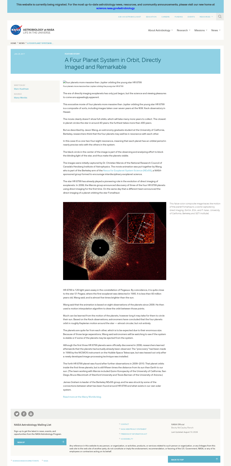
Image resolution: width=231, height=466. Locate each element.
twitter (16, 414)
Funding (179, 17)
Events (191, 17)
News (22, 43)
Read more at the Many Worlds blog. (82, 396)
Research (182, 30)
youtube (31, 414)
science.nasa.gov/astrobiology (115, 8)
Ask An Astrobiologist (129, 17)
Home (13, 43)
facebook (24, 414)
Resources (205, 17)
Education (151, 17)
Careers (165, 17)
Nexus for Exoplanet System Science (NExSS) (127, 170)
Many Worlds (20, 97)
